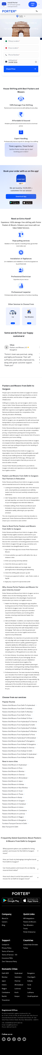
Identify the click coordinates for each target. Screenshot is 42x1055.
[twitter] (9, 1039)
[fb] (4, 1039)
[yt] (24, 1039)
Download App (21, 196)
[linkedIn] (19, 1039)
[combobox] (21, 41)
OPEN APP (32, 4)
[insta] (14, 1039)
